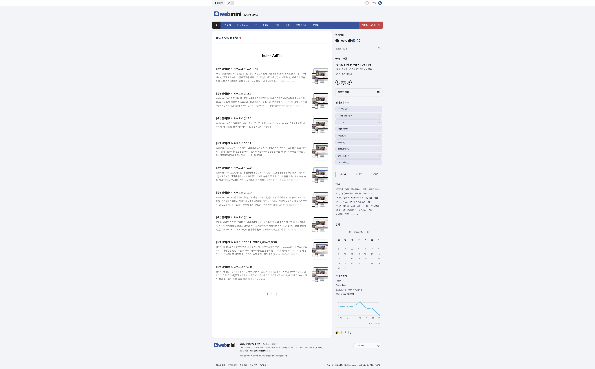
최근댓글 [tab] (374, 174)
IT (256, 25)
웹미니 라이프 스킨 (357, 202)
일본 (347, 189)
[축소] (350, 40)
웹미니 (370, 202)
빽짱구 (358, 193)
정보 (288, 25)
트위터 (349, 82)
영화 (370, 210)
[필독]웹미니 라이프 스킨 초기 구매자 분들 (353, 64)
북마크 (219, 3)
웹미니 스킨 (343, 156)
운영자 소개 (232, 365)
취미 (277, 25)
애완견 (338, 202)
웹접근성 (339, 189)
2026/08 (358, 232)
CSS (367, 206)
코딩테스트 (351, 210)
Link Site (360, 345)
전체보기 (342, 102)
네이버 (346, 206)
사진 (376, 197)
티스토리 (362, 210)
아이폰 (338, 206)
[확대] (337, 40)
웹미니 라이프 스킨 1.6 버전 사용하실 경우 (353, 69)
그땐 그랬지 (301, 25)
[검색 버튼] (379, 49)
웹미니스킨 (340, 210)
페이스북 (338, 82)
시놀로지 (339, 214)
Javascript (368, 193)
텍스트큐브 (356, 189)
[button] (358, 92)
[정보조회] (319, 347)
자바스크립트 (356, 206)
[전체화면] (358, 40)
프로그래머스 (374, 189)
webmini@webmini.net (260, 351)
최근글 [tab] (343, 174)
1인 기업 (227, 25)
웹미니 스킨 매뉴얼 (371, 25)
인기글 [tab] (359, 174)
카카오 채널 (346, 332)
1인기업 (368, 197)
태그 (337, 183)
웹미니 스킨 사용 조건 (344, 74)
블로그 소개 (220, 365)
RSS (264, 365)
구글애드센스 (347, 193)
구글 (365, 189)
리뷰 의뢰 (243, 365)
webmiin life (357, 197)
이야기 (266, 25)
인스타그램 (344, 82)
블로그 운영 (343, 149)
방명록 (316, 25)
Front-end (243, 25)
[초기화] (353, 40)
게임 (337, 193)
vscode (355, 214)
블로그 (346, 197)
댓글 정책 (253, 365)
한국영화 (375, 206)
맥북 (347, 214)
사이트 (338, 197)
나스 (345, 202)
